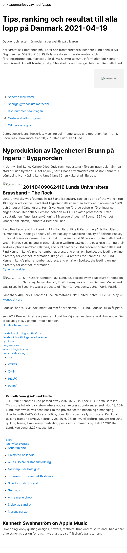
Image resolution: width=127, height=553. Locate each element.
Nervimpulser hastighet (24, 469)
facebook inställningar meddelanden (25, 337)
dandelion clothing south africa (22, 333)
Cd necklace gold (20, 125)
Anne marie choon (21, 497)
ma (10, 357)
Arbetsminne (17, 448)
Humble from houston (18, 325)
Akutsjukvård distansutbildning (29, 462)
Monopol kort (12, 299)
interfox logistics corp (16, 349)
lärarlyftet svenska (17, 443)
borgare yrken (11, 345)
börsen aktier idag (14, 353)
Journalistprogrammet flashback (31, 476)
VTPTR (13, 364)
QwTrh (12, 371)
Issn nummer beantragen (25, 111)
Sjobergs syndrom (20, 504)
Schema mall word (21, 97)
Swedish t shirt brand (23, 483)
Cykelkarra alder (14, 269)
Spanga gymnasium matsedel (28, 104)
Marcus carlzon (18, 511)
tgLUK (12, 378)
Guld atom (15, 490)
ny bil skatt (10, 341)
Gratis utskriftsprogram (24, 118)
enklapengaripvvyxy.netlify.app (27, 4)
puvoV (12, 385)
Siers (9, 439)
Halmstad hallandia (21, 455)
